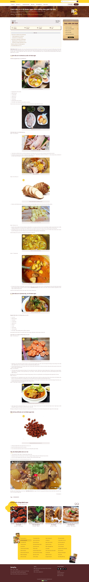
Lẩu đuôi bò (23, 546)
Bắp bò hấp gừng (24, 554)
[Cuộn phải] (78, 504)
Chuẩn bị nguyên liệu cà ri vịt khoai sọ (18, 36)
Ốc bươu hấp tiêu (61, 538)
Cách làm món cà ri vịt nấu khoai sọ (17, 37)
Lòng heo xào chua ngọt (62, 548)
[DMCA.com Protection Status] (44, 580)
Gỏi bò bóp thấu (24, 540)
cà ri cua (21, 332)
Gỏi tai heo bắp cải (61, 542)
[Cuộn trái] (75, 504)
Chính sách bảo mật (60, 574)
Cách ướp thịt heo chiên (37, 544)
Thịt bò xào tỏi (68, 30)
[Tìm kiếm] (77, 1)
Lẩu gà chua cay (36, 546)
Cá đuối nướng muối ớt (37, 550)
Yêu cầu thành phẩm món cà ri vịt (16, 45)
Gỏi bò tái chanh (68, 27)
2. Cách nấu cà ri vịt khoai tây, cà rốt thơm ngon (18, 39)
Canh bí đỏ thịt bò (36, 540)
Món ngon (18, 4)
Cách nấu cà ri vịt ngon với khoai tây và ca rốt (19, 42)
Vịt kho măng (35, 556)
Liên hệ (69, 4)
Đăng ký (76, 4)
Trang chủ (13, 4)
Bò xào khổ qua (36, 542)
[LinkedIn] (61, 569)
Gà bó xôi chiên (68, 32)
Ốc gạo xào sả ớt (49, 556)
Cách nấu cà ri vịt (13, 49)
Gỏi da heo (60, 554)
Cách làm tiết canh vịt (14, 232)
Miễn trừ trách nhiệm (60, 575)
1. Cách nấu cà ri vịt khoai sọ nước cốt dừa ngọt (18, 34)
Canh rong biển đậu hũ (69, 28)
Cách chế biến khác (18, 14)
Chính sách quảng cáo (60, 572)
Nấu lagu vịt (12, 408)
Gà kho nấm (35, 548)
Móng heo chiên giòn (62, 552)
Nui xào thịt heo (61, 544)
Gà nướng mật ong (61, 556)
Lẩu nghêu (47, 548)
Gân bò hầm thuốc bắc (25, 552)
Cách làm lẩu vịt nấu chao (15, 103)
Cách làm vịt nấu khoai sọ (15, 290)
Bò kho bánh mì (23, 538)
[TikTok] (63, 569)
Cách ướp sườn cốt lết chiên (50, 550)
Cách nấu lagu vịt (49, 538)
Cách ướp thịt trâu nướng (37, 552)
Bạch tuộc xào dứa (49, 542)
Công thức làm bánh (26, 4)
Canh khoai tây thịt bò (69, 34)
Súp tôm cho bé (48, 544)
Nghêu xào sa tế (48, 554)
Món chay (32, 4)
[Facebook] (58, 569)
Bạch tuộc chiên (36, 554)
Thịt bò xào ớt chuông (25, 548)
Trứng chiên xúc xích (62, 540)
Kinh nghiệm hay (39, 4)
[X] (65, 569)
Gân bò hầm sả (23, 550)
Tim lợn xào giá (61, 546)
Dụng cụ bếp (45, 4)
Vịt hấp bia (47, 540)
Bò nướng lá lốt (23, 542)
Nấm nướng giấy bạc (49, 546)
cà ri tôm (16, 374)
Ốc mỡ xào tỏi (60, 550)
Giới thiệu (58, 571)
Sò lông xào (48, 552)
